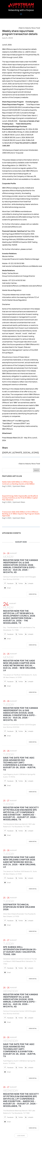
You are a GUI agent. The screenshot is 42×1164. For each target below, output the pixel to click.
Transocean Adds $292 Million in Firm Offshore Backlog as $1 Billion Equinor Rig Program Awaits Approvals (21, 514)
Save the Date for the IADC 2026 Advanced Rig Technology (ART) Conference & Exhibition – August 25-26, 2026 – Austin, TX (19, 763)
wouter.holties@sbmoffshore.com (19, 266)
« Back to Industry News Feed (29, 28)
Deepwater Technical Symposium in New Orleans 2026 (19, 907)
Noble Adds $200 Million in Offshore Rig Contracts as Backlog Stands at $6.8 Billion (18, 483)
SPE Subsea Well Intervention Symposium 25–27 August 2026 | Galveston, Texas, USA (20, 951)
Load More (21, 1135)
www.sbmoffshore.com (13, 227)
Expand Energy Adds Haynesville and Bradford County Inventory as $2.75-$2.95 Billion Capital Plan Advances (20, 498)
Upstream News (19, 486)
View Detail (33, 594)
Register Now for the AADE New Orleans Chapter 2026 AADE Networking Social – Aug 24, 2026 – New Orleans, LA (19, 665)
